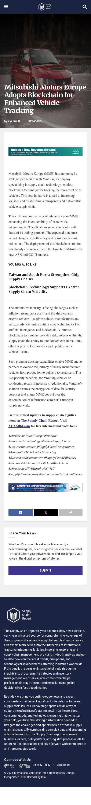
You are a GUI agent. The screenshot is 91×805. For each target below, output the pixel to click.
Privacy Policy (41, 765)
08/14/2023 (35, 121)
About (8, 765)
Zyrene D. (14, 121)
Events (23, 765)
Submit (45, 570)
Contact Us (63, 765)
